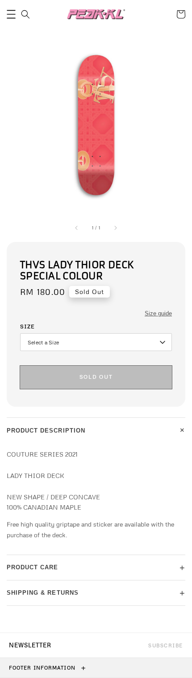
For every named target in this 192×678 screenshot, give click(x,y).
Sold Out (96, 376)
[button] (11, 14)
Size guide (158, 313)
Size (27, 326)
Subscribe (165, 645)
